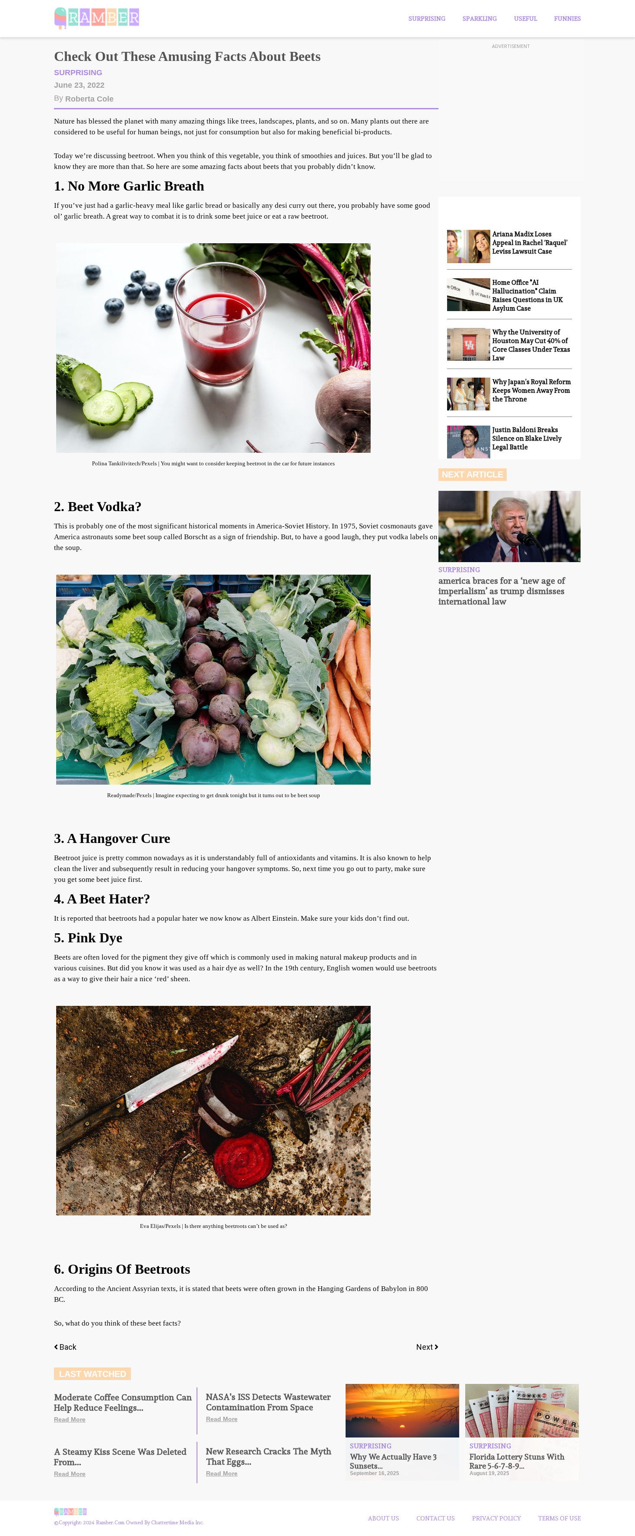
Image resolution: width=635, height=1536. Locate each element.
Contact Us (435, 1518)
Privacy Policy (496, 1518)
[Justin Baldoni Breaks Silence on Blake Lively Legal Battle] (468, 442)
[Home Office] (468, 294)
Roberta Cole (89, 99)
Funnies (567, 18)
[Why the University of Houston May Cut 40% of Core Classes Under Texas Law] (468, 344)
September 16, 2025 (374, 1473)
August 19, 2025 (489, 1473)
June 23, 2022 (79, 85)
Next (425, 1347)
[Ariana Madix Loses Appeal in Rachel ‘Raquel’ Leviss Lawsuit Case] (468, 246)
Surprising (427, 18)
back (68, 1347)
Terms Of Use (559, 1518)
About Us (383, 1518)
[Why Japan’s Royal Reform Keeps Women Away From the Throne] (468, 394)
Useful (525, 18)
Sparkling (480, 18)
